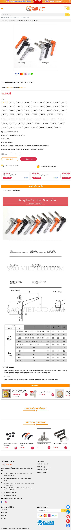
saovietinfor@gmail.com (14, 498)
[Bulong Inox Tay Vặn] (44, 435)
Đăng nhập (4, 512)
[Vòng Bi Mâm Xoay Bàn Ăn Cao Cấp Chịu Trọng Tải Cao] (59, 393)
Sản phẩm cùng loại (35, 422)
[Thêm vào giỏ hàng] (49, 447)
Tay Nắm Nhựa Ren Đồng (60, 443)
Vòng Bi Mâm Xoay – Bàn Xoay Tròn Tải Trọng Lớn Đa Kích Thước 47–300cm (19, 391)
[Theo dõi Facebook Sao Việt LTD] (2, 502)
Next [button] (67, 439)
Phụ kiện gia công (25, 17)
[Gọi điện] (68, 517)
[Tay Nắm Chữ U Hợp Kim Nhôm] (27, 435)
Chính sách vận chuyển (43, 467)
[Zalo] (68, 512)
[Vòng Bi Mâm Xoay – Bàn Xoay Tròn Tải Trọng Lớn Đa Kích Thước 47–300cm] (6, 393)
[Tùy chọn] (26, 394)
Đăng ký (3, 515)
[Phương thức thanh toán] (23, 74)
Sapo (27, 528)
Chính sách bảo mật (42, 464)
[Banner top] (35, 2)
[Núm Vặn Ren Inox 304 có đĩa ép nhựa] (11, 435)
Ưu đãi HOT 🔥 (35, 385)
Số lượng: (4, 154)
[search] (67, 14)
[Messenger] (68, 507)
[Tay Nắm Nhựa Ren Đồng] (60, 435)
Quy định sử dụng (42, 472)
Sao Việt (15, 528)
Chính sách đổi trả (42, 469)
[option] (35, 46)
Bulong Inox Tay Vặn (42, 443)
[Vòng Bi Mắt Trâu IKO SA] (33, 393)
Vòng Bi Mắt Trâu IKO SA (45, 392)
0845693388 (12, 492)
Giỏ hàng (3, 518)
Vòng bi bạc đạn (5, 17)
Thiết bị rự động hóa (14, 17)
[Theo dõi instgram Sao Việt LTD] (6, 502)
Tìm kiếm (4, 510)
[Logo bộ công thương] (45, 522)
